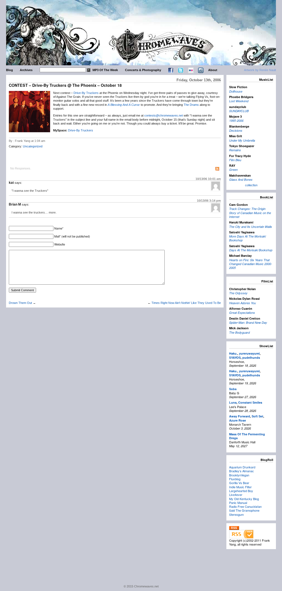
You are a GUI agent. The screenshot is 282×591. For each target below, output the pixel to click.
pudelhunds (251, 357)
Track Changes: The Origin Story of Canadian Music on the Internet (250, 213)
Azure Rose (237, 420)
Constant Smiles (250, 402)
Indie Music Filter (240, 487)
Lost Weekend (238, 101)
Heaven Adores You (242, 303)
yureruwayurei (249, 353)
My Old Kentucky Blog (244, 498)
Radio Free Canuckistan (245, 506)
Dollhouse (235, 91)
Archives (26, 70)
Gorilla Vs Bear (239, 483)
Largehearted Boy (241, 491)
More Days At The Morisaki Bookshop (247, 238)
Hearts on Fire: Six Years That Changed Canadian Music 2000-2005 (250, 264)
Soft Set (257, 416)
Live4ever (235, 494)
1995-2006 (236, 120)
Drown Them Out (20, 302)
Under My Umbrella (242, 140)
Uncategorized (32, 146)
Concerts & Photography (143, 70)
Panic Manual (238, 502)
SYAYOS (235, 357)
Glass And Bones (241, 179)
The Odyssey (238, 293)
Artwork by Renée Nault (260, 70)
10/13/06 (208, 178)
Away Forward (239, 416)
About (212, 70)
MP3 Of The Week (105, 70)
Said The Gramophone (244, 510)
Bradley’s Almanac (241, 471)
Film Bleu (235, 160)
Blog (9, 70)
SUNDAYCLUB (239, 111)
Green (233, 170)
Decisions (235, 130)
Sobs (233, 389)
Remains (235, 150)
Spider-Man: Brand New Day (248, 322)
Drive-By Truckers (86, 93)
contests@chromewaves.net (163, 115)
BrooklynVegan (239, 475)
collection (251, 185)
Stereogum (236, 514)
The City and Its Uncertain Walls (250, 227)
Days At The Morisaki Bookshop (250, 250)
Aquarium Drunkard (242, 467)
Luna (233, 402)
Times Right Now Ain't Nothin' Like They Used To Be (186, 302)
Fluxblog (234, 479)
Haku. (233, 353)
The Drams (191, 104)
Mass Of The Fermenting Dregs (247, 436)
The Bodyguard (239, 332)
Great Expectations (242, 313)
